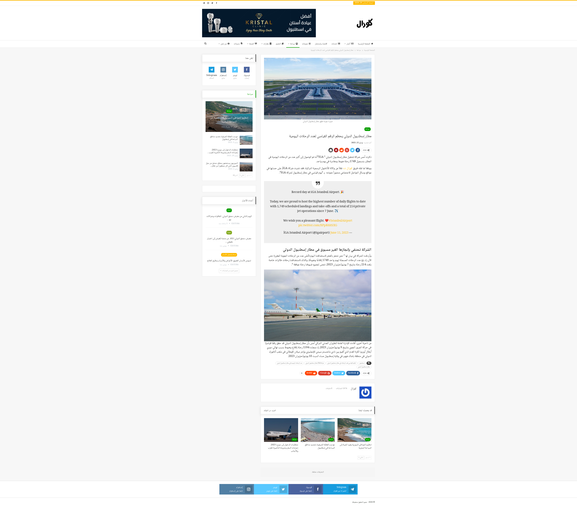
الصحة (251, 44)
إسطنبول (361, 363)
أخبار (348, 44)
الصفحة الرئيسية (364, 44)
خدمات (334, 44)
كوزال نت (348, 168)
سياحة (292, 44)
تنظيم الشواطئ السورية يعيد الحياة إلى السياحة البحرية (229, 120)
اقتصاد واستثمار (321, 44)
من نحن (224, 44)
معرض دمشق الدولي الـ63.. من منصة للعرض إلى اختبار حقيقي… (229, 240)
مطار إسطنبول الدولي (364, 367)
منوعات (305, 44)
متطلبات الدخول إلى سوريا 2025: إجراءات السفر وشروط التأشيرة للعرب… (223, 151)
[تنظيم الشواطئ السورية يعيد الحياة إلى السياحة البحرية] (354, 430)
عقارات (266, 44)
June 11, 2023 (339, 233)
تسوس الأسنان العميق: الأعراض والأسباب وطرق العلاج (229, 261)
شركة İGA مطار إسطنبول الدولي (315, 363)
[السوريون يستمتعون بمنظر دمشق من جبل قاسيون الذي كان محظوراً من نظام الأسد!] (246, 167)
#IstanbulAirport (340, 220)
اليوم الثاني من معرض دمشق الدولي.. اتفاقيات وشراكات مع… (229, 218)
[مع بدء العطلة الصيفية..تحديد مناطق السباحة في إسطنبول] (318, 430)
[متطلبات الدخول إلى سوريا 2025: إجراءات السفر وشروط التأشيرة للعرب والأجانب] (281, 430)
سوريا (229, 232)
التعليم (278, 44)
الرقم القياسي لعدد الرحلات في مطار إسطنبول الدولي (341, 363)
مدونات (237, 44)
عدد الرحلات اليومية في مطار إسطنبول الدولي (289, 363)
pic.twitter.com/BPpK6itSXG (317, 225)
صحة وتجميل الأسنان (229, 254)
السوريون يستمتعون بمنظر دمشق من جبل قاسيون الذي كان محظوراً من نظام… (222, 165)
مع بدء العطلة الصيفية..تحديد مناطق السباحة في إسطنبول (224, 138)
